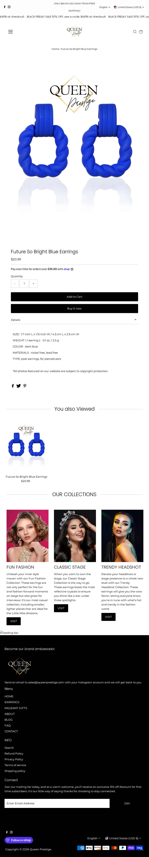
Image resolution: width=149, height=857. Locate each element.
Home (55, 48)
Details (15, 320)
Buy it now (74, 308)
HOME (9, 696)
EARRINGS (12, 702)
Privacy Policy (14, 759)
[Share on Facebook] (13, 386)
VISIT (13, 621)
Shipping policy (15, 771)
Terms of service (15, 765)
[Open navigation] (22, 31)
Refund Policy (14, 753)
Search (9, 747)
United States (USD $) (129, 7)
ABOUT (10, 714)
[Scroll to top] (141, 849)
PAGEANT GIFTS (16, 708)
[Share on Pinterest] (24, 386)
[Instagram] (9, 7)
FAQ (8, 725)
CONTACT (11, 731)
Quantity (17, 276)
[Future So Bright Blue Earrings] (26, 446)
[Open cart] (141, 31)
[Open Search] (134, 31)
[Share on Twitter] (19, 386)
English (103, 7)
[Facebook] (4, 7)
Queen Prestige (40, 849)
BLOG (9, 719)
